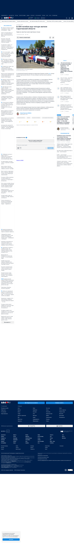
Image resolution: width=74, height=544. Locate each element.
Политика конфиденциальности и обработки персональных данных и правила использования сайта (54, 460)
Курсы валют (38, 15)
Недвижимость (4, 15)
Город (19, 413)
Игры (50, 15)
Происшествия (49, 413)
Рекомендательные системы (42, 458)
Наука (34, 417)
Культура (35, 411)
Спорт (60, 408)
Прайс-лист (3, 410)
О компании (3, 411)
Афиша (28, 15)
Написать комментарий (24, 37)
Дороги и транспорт (22, 415)
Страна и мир (62, 411)
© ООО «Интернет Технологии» (19, 470)
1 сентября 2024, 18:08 (20, 34)
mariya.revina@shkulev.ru (5, 467)
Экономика (61, 415)
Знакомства (11, 15)
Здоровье (20, 421)
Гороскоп (32, 15)
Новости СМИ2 (19, 160)
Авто (19, 408)
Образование (35, 421)
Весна (19, 411)
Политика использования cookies (43, 457)
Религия (47, 419)
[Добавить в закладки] (50, 37)
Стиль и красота (62, 410)
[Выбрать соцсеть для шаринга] (53, 37)
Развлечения (49, 417)
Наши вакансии (4, 413)
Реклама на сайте (4, 408)
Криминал (35, 410)
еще (50, 73)
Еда (18, 417)
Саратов (28, 117)
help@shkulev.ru (8, 462)
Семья (47, 421)
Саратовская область (21, 117)
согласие (6, 536)
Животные (20, 419)
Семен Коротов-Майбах (25, 113)
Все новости (7, 25)
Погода (16, 15)
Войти (21, 148)
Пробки (43, 15)
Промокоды (54, 15)
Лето (34, 413)
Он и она (48, 408)
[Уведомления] (69, 18)
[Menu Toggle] (1, 18)
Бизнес (19, 410)
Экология (61, 413)
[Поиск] (66, 18)
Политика (48, 411)
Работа (47, 415)
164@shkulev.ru (13, 461)
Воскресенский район (36, 117)
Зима (34, 408)
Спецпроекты (62, 417)
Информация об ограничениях (43, 455)
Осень (47, 410)
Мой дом (35, 415)
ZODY (47, 15)
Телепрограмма (22, 15)
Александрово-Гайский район (47, 117)
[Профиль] (72, 18)
